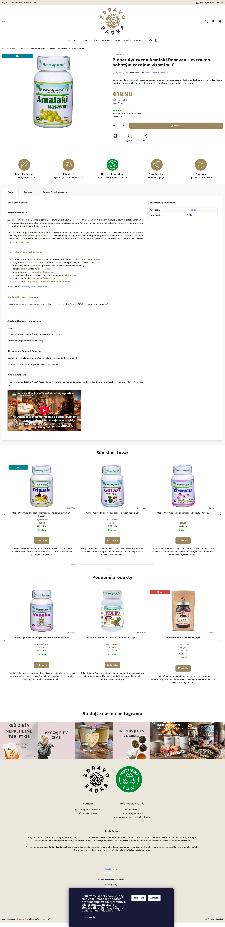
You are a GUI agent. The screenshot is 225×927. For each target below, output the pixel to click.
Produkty (191, 209)
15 (152, 564)
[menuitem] (73, 41)
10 (126, 564)
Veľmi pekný (111, 884)
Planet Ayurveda (120, 55)
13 (141, 564)
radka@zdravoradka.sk (211, 2)
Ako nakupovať (132, 809)
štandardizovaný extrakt (25, 304)
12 (136, 564)
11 (131, 564)
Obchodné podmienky (132, 813)
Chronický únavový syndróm (34, 286)
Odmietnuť (138, 897)
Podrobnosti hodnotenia (158, 72)
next (221, 514)
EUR (3, 21)
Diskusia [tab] (28, 192)
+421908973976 (90, 813)
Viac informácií (111, 910)
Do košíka (177, 125)
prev (4, 514)
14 (147, 564)
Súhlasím (154, 897)
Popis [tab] (10, 192)
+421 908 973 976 (22, 2)
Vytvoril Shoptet (215, 919)
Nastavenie (89, 917)
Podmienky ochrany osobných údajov (132, 817)
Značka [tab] (55, 192)
